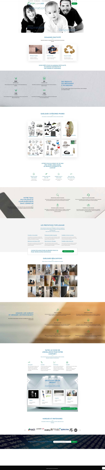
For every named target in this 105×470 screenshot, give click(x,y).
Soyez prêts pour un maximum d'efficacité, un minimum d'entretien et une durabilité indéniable (52, 67)
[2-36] (32, 269)
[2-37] (65, 291)
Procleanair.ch (56, 468)
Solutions (55, 3)
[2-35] (48, 269)
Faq (69, 3)
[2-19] (57, 291)
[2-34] (40, 269)
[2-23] (73, 280)
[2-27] (40, 291)
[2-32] (65, 269)
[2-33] (32, 280)
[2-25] (57, 280)
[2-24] (40, 280)
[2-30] (65, 280)
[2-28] (73, 269)
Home (52, 3)
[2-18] (48, 280)
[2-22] (32, 291)
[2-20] (48, 291)
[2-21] (57, 269)
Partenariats (65, 3)
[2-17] (73, 291)
